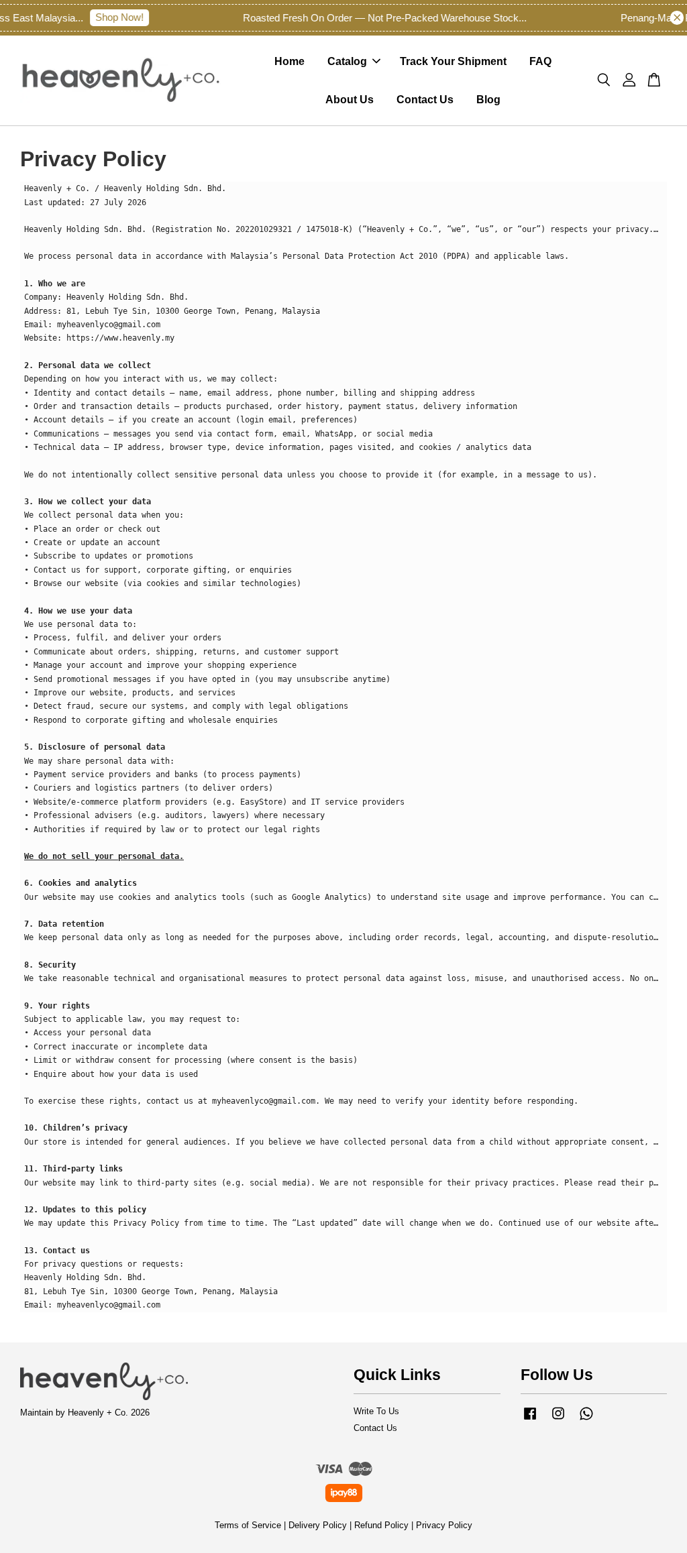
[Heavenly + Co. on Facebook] (530, 1420)
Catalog (347, 61)
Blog (488, 99)
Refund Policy (381, 1525)
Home (289, 61)
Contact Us (425, 99)
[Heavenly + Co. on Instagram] (558, 1420)
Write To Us (376, 1411)
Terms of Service (248, 1525)
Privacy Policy (444, 1525)
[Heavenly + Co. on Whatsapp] (586, 1420)
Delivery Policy (317, 1525)
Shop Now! (111, 17)
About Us (349, 99)
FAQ (540, 61)
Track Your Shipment (453, 61)
